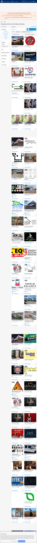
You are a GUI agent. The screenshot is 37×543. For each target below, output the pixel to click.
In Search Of (6, 33)
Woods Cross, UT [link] (14, 212)
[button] (9, 44)
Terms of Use (27, 537)
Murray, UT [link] (26, 148)
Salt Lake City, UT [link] (27, 180)
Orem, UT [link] (13, 78)
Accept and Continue (22, 541)
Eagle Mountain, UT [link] (14, 243)
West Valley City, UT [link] (27, 78)
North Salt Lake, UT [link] (14, 94)
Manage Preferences (14, 541)
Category (3, 43)
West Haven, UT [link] (14, 125)
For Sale (5, 31)
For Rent (5, 36)
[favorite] (22, 50)
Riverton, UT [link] (13, 62)
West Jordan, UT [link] (27, 243)
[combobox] (6, 44)
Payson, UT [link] (26, 519)
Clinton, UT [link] (26, 212)
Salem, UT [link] (26, 322)
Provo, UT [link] (26, 94)
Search (5, 21)
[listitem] (18, 43)
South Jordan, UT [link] (27, 290)
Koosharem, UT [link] (14, 227)
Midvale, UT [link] (13, 360)
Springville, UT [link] (27, 456)
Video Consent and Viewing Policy (23, 538)
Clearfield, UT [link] (26, 488)
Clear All (13, 31)
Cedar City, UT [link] (14, 149)
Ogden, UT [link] (13, 195)
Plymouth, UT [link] (26, 62)
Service (6, 38)
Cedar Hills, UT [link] (27, 227)
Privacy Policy (31, 537)
